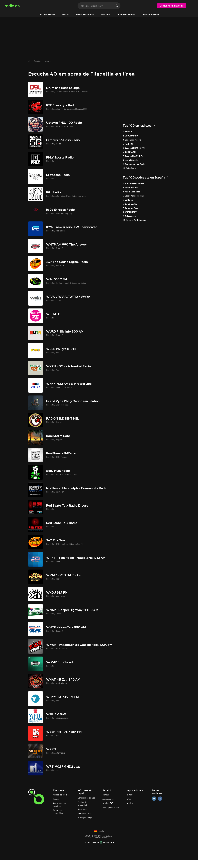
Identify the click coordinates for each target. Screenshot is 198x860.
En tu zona (105, 14)
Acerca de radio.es (61, 795)
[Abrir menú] (191, 6)
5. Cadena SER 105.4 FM (134, 148)
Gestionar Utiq (84, 813)
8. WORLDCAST (130, 212)
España (100, 831)
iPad (129, 799)
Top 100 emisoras (47, 14)
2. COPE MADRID (130, 136)
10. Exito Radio (129, 168)
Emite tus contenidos (58, 811)
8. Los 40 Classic (130, 160)
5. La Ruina (128, 200)
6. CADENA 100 (130, 152)
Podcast (65, 14)
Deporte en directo (85, 14)
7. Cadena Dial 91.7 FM (133, 156)
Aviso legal (82, 809)
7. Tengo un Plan (130, 208)
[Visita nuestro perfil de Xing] (160, 798)
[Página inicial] (29, 61)
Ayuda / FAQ (107, 803)
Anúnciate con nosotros (59, 804)
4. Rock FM (128, 144)
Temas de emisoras (150, 14)
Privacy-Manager (85, 817)
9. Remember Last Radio (134, 164)
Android (130, 803)
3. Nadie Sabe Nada (131, 192)
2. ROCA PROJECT (131, 188)
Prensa (56, 799)
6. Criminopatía (130, 204)
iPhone (130, 795)
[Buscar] (117, 6)
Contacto (106, 795)
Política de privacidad (82, 803)
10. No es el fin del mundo (135, 220)
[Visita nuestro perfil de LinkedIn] (154, 798)
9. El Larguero (129, 216)
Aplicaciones (107, 799)
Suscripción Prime (110, 807)
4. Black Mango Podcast (133, 196)
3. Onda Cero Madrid (132, 140)
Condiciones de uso (86, 798)
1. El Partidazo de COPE (133, 184)
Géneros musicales (126, 14)
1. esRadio (127, 132)
